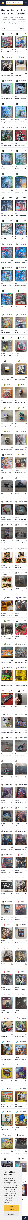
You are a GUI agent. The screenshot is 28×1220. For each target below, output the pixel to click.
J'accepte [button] (11, 1206)
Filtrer (3, 28)
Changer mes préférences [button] (11, 1213)
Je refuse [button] (11, 1209)
